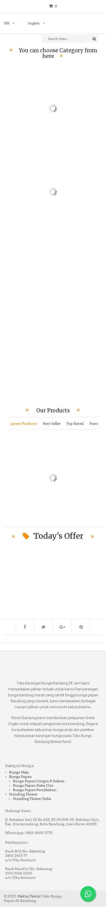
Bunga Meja (19, 772)
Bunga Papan (20, 777)
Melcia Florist (29, 896)
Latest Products (23, 423)
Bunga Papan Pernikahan (34, 790)
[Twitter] (44, 627)
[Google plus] (63, 627)
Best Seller (52, 423)
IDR (6, 23)
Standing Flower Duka (32, 799)
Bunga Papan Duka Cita (33, 785)
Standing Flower (23, 794)
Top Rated (75, 423)
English (34, 23)
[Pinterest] (81, 627)
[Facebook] (25, 627)
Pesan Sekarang (89, 287)
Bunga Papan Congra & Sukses (39, 781)
